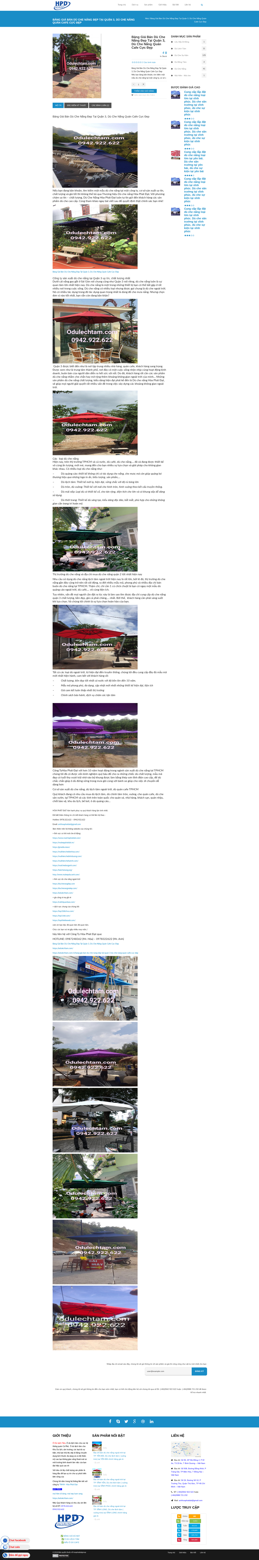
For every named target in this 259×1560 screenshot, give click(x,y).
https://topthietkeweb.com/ (64, 920)
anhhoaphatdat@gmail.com (69, 824)
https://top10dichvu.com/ (63, 911)
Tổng (185, 1540)
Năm (185, 1535)
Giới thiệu (163, 5)
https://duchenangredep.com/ (65, 888)
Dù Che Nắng (180, 69)
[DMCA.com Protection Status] (61, 1555)
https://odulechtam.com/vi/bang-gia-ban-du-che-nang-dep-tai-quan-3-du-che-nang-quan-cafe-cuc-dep (95, 953)
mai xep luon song (74, 1494)
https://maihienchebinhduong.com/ (67, 856)
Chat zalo (14, 1547)
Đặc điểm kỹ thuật (76, 105)
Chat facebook (17, 1540)
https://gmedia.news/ (61, 847)
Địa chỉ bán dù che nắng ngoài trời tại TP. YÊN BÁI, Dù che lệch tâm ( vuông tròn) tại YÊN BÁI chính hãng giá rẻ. (109, 1456)
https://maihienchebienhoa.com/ (66, 852)
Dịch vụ (135, 5)
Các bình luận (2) (100, 105)
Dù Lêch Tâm (180, 48)
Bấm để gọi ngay (18, 1555)
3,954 (195, 1521)
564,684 (194, 1540)
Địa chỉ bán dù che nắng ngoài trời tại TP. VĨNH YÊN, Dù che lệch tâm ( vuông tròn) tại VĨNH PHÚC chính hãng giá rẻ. (110, 1482)
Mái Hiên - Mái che (183, 75)
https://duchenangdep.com (64, 884)
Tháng (185, 1530)
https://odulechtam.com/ (63, 893)
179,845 (194, 1530)
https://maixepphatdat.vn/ (63, 843)
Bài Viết (176, 5)
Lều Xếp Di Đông (182, 42)
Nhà (147, 18)
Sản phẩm (148, 5)
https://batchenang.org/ (62, 870)
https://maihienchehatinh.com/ (65, 861)
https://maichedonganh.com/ (65, 866)
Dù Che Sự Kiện (181, 55)
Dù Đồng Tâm (181, 62)
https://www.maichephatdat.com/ (67, 838)
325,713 (194, 1535)
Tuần (185, 1526)
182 (194, 1516)
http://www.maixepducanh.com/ (66, 875)
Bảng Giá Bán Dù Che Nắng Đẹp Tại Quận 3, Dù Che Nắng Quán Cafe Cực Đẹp (86, 272)
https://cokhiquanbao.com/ (64, 902)
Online (185, 1516)
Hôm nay (185, 1521)
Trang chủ (122, 5)
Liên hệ (188, 5)
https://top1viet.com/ (61, 916)
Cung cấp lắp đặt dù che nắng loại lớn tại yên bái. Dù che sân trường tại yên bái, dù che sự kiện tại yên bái (195, 161)
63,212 (194, 1526)
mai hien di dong (59, 1494)
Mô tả (58, 105)
